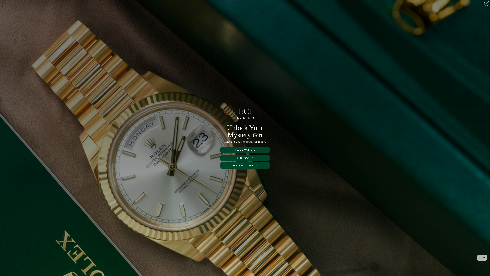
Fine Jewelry (245, 158)
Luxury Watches (245, 150)
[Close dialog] (487, 3)
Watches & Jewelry (245, 165)
